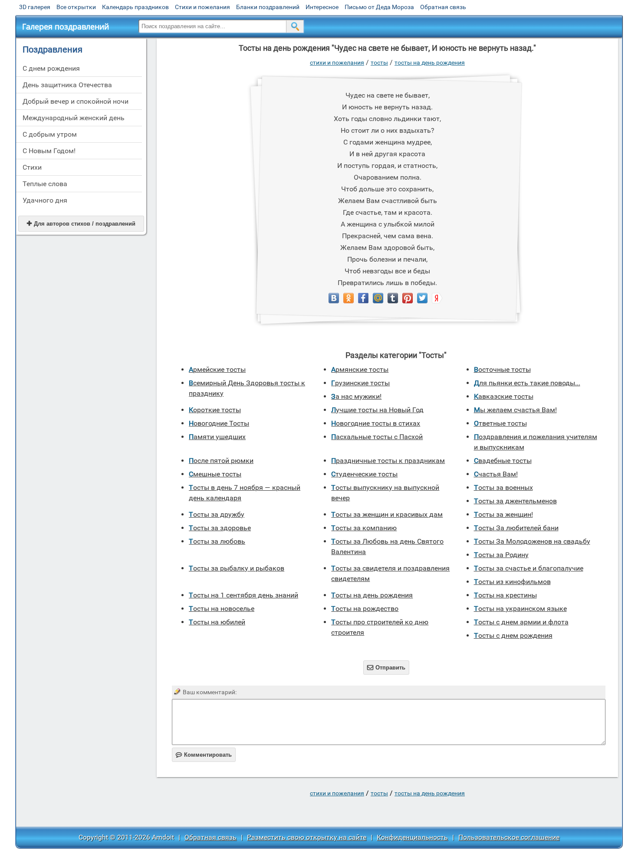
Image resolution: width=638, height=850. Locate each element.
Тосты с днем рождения (513, 635)
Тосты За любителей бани (516, 528)
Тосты (379, 62)
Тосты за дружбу (216, 514)
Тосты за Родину (501, 555)
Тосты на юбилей (217, 622)
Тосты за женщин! (503, 514)
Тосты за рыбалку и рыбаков (236, 568)
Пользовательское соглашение (508, 837)
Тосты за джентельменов (515, 501)
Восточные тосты (502, 369)
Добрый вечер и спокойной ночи (75, 101)
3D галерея (34, 6)
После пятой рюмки (221, 460)
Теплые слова (45, 184)
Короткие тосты (215, 410)
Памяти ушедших (217, 437)
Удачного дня (45, 200)
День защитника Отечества (67, 85)
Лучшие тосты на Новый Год (377, 410)
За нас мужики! (356, 396)
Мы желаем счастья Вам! (515, 410)
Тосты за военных (503, 487)
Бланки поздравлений (267, 6)
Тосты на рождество (364, 608)
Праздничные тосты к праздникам (388, 460)
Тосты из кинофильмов (512, 582)
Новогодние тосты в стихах (375, 423)
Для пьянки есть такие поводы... (527, 383)
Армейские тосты (217, 369)
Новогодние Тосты (219, 423)
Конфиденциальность (412, 837)
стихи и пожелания (337, 62)
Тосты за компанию (364, 528)
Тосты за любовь (217, 541)
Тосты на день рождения (430, 62)
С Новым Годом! (49, 151)
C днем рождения (51, 68)
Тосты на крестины (505, 595)
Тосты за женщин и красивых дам (387, 514)
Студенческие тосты (364, 474)
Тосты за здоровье (220, 528)
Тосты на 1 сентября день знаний (243, 595)
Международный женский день (74, 118)
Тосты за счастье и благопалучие (528, 568)
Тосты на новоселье (221, 608)
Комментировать (204, 755)
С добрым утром (50, 134)
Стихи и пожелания (202, 6)
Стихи (32, 167)
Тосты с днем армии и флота (521, 622)
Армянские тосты (359, 369)
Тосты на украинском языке (520, 608)
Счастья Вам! (496, 474)
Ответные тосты (500, 423)
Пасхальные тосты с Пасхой (377, 437)
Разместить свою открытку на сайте (306, 837)
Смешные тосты (215, 474)
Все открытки (76, 6)
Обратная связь (443, 6)
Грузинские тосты (360, 383)
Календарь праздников (135, 6)
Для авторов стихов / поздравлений (81, 223)
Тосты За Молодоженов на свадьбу (532, 541)
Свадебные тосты (503, 460)
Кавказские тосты (503, 396)
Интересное (322, 6)
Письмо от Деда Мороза (379, 6)
